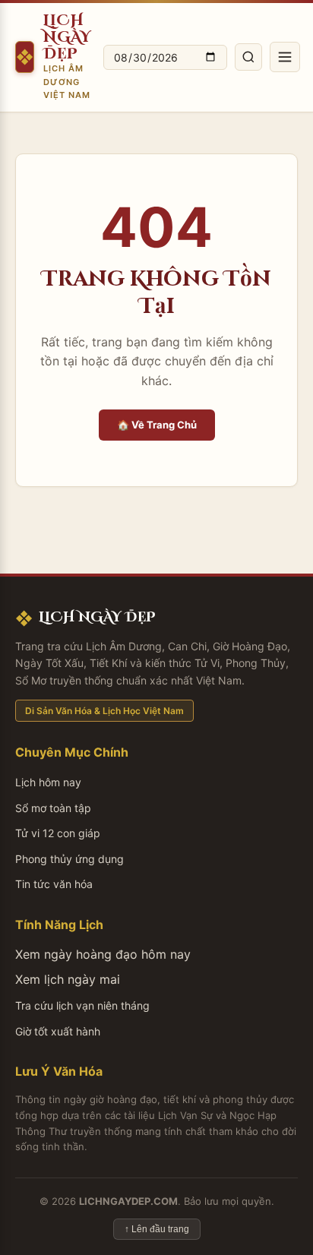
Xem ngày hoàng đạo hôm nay (103, 954)
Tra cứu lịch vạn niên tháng (82, 1005)
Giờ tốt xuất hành (57, 1031)
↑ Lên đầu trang (157, 1229)
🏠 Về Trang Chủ (157, 425)
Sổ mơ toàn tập (53, 807)
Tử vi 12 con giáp (57, 833)
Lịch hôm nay (48, 782)
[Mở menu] (285, 57)
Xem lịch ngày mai (67, 979)
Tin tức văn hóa (54, 883)
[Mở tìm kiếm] (248, 57)
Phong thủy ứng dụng (69, 858)
